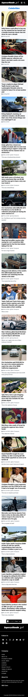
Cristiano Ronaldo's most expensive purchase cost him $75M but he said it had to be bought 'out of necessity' (14, 486)
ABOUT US (4, 656)
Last (20, 621)
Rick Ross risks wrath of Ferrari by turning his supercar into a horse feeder (13, 427)
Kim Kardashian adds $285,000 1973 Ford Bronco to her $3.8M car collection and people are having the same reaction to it (14, 210)
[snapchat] (20, 640)
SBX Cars (5, 685)
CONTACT (4, 665)
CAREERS (4, 663)
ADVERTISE (4, 671)
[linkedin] (6, 643)
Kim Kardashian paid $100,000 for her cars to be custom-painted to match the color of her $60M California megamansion (13, 365)
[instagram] (10, 640)
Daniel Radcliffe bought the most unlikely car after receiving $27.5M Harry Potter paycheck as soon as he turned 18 (14, 456)
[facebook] (3, 640)
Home (3, 654)
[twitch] (23, 640)
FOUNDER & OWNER (7, 658)
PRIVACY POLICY (6, 667)
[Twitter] (6, 640)
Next (16, 621)
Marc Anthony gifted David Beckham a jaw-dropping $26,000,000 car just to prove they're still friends (14, 334)
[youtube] (17, 640)
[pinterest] (3, 643)
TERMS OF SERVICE (7, 669)
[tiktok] (13, 640)
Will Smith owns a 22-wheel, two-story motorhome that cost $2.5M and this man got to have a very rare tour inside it (14, 180)
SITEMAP (4, 673)
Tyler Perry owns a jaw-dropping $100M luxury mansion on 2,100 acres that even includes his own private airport (12, 397)
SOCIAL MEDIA (5, 660)
